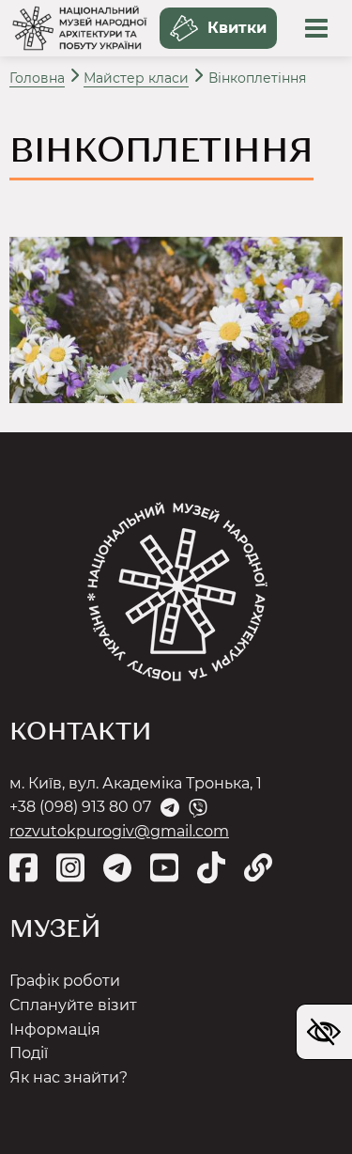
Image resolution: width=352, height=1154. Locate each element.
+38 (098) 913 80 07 (80, 807)
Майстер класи (136, 78)
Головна (37, 78)
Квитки (237, 28)
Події (28, 1053)
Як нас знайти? (68, 1077)
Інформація (54, 1029)
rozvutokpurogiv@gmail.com (119, 831)
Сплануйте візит (73, 1005)
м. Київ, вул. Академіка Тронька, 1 (135, 783)
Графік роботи (64, 981)
